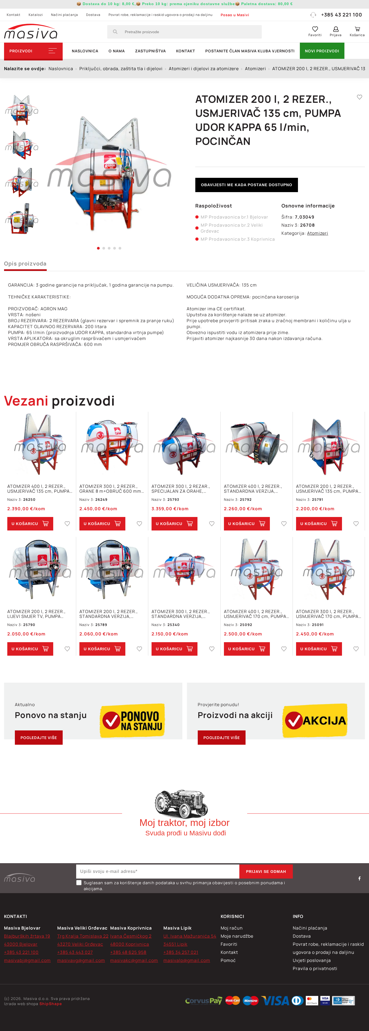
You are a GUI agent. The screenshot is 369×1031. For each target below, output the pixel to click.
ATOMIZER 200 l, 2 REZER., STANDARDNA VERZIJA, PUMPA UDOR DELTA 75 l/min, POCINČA (111, 614)
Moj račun (232, 928)
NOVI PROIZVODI (322, 50)
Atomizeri (317, 233)
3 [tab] (109, 248)
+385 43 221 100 (341, 14)
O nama (117, 50)
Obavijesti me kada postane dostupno (246, 185)
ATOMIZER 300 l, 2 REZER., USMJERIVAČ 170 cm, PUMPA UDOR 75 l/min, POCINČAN (327, 614)
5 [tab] (120, 248)
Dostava (93, 14)
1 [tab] (98, 248)
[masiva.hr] (30, 32)
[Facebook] (359, 878)
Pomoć (228, 960)
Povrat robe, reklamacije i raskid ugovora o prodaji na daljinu (161, 14)
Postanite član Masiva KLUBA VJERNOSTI (250, 50)
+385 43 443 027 (75, 952)
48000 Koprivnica (129, 944)
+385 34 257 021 (180, 952)
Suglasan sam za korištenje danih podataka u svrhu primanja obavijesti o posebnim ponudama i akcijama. (184, 886)
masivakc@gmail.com (134, 960)
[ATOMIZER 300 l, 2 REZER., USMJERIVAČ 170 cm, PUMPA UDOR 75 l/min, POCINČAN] (328, 570)
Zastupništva (150, 50)
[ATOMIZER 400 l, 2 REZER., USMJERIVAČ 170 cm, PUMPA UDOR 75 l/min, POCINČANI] (256, 570)
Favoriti (229, 944)
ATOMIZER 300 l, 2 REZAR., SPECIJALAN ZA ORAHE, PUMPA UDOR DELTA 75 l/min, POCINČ (184, 489)
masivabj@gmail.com (27, 960)
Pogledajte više (39, 737)
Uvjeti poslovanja (312, 960)
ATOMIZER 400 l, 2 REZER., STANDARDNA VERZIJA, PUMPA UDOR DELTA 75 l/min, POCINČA (256, 489)
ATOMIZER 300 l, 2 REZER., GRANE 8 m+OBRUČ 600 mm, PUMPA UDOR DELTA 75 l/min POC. (111, 489)
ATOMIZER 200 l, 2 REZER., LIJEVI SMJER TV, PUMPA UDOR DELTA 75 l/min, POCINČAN (36, 614)
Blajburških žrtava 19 (27, 936)
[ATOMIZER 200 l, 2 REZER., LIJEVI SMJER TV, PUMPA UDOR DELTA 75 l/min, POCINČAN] (40, 570)
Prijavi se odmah (266, 871)
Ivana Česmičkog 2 (131, 936)
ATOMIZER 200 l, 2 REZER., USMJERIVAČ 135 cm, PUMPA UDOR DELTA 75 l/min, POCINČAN (327, 489)
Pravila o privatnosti (315, 968)
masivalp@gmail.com (186, 960)
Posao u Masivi (235, 14)
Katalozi (36, 14)
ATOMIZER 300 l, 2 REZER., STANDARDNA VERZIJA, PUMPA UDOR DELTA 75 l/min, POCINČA (184, 614)
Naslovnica (85, 50)
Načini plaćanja (64, 14)
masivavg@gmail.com (81, 960)
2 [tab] (103, 248)
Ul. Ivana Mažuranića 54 (189, 936)
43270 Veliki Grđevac (80, 944)
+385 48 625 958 (128, 952)
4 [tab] (114, 248)
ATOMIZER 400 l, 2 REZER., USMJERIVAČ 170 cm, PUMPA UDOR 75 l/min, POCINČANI (255, 614)
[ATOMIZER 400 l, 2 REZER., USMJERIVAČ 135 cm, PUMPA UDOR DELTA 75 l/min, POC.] (40, 445)
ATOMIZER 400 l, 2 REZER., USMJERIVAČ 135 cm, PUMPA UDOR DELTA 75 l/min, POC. (38, 489)
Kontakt (14, 14)
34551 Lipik (175, 944)
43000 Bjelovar (21, 944)
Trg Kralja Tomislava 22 (83, 936)
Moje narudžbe (237, 936)
